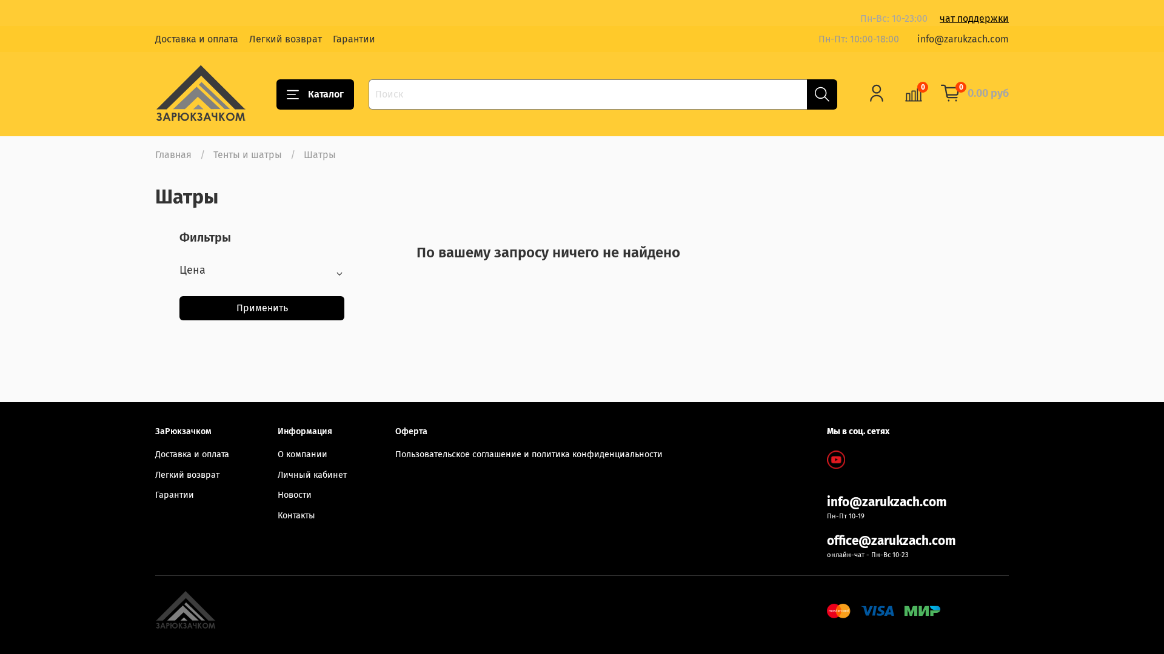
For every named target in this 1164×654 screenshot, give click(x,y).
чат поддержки (974, 18)
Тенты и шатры (247, 154)
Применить (262, 308)
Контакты (296, 515)
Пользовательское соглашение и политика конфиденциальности (529, 454)
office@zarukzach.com (891, 541)
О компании (302, 454)
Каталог (326, 94)
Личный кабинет (312, 475)
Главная (173, 154)
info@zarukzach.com (963, 39)
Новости (295, 495)
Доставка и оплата (196, 39)
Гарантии (354, 39)
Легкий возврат (285, 39)
